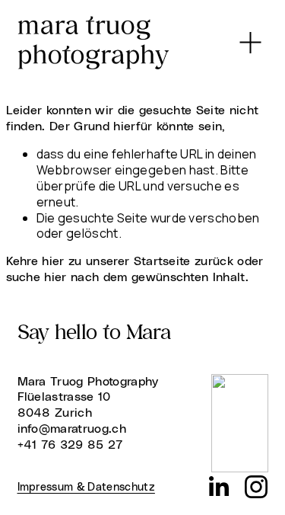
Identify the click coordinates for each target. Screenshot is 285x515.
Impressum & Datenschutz (86, 487)
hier (53, 261)
